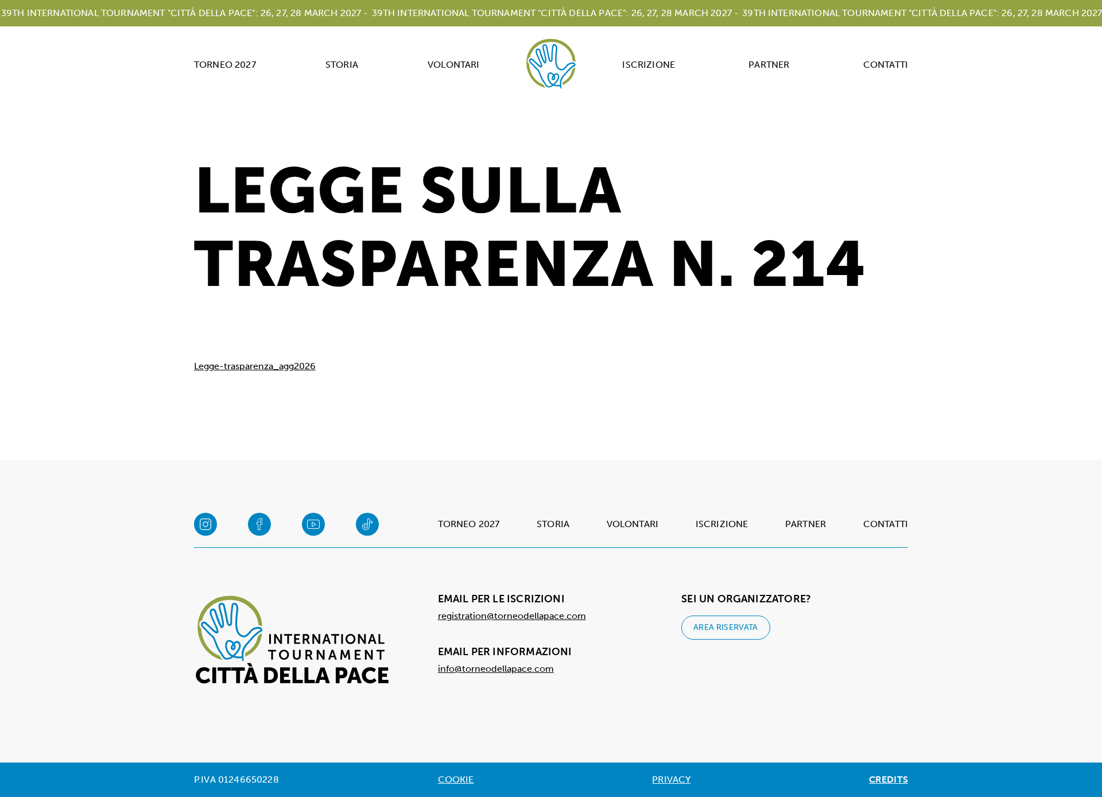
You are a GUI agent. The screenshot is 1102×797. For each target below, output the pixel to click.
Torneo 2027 (225, 64)
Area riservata (725, 627)
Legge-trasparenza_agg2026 (255, 366)
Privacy (671, 779)
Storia (341, 64)
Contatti (885, 64)
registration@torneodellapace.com (512, 615)
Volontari (453, 64)
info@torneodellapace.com (496, 668)
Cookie (456, 779)
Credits (888, 779)
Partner (768, 64)
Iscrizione (648, 64)
